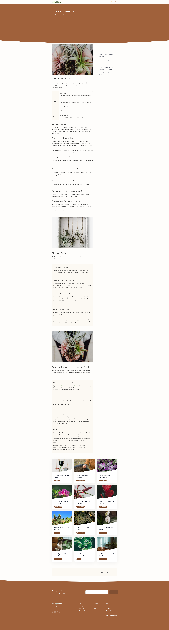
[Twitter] (58, 612)
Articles (101, 2)
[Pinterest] (60, 612)
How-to (94, 611)
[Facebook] (55, 612)
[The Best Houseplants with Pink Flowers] (62, 492)
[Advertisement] (84, 25)
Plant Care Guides (91, 2)
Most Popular (82, 611)
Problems (79, 559)
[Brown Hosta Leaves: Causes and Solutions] (84, 545)
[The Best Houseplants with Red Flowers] (107, 492)
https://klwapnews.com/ (111, 611)
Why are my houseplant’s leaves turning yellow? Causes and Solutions (107, 62)
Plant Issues (95, 606)
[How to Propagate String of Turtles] (62, 466)
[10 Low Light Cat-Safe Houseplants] (62, 545)
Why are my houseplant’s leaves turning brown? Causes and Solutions (107, 54)
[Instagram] (53, 612)
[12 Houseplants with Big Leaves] (84, 519)
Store (107, 2)
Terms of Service (110, 606)
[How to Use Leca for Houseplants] (84, 466)
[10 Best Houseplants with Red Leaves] (84, 492)
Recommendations (80, 480)
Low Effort (81, 608)
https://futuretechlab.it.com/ (111, 616)
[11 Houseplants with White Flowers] (107, 519)
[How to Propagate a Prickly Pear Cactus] (62, 519)
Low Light (81, 606)
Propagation (57, 480)
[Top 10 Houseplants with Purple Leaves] (107, 466)
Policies (108, 608)
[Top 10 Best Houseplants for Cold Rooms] (107, 545)
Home (82, 2)
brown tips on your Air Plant (68, 386)
